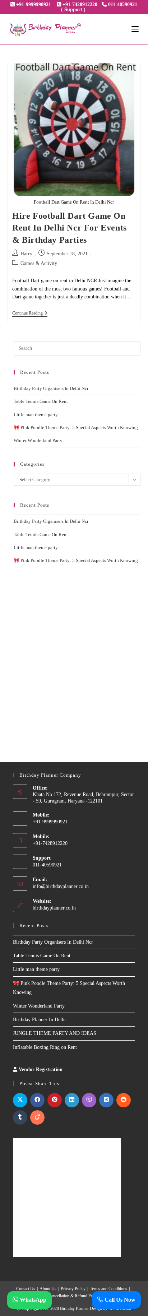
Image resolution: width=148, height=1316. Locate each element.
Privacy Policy (73, 1288)
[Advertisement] (74, 656)
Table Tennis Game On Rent (41, 401)
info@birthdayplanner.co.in (61, 886)
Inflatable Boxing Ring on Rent (45, 1047)
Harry (26, 253)
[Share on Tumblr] (20, 1117)
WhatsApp (32, 1300)
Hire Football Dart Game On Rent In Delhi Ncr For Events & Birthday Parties (69, 228)
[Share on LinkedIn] (72, 1100)
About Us (48, 1288)
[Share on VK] (106, 1100)
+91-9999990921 (33, 4)
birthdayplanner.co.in (54, 908)
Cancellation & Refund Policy (73, 1295)
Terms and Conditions (108, 1288)
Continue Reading (29, 314)
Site (78, 1069)
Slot (69, 1069)
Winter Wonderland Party (38, 440)
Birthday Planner (74, 1308)
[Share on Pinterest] (54, 1100)
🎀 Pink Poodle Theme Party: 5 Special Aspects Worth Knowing (76, 427)
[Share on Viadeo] (37, 1117)
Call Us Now (119, 1300)
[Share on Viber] (89, 1100)
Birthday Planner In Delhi (39, 1019)
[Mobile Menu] (135, 29)
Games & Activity (38, 263)
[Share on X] (20, 1100)
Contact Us (25, 1288)
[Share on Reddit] (123, 1100)
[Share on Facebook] (37, 1100)
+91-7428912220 (80, 4)
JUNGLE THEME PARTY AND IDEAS (54, 1033)
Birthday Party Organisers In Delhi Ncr (51, 388)
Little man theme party (36, 414)
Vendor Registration (41, 1069)
